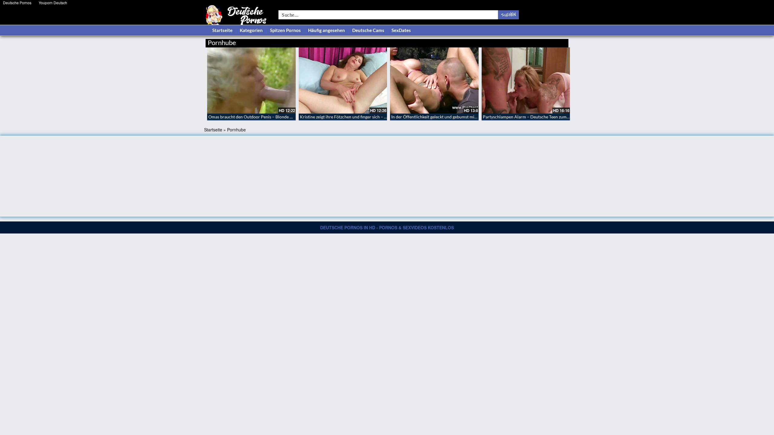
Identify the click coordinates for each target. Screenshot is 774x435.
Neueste (520, 41)
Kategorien (251, 30)
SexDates (401, 30)
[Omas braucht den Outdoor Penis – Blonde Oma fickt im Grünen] (251, 80)
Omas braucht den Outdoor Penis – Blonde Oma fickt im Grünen (268, 116)
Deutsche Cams (368, 30)
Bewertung (557, 41)
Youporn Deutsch (53, 2)
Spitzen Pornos (285, 30)
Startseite (222, 30)
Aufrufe (537, 41)
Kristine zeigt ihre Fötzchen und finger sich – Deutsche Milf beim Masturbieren (373, 116)
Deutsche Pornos (17, 2)
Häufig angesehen (326, 30)
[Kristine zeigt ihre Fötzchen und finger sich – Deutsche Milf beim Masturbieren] (343, 80)
